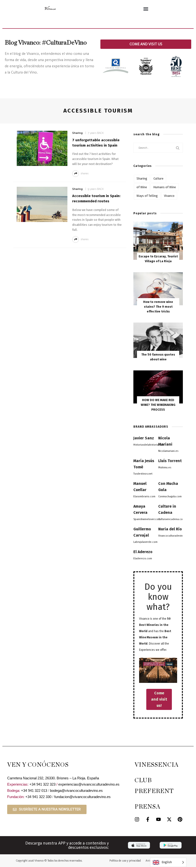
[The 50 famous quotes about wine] (158, 340)
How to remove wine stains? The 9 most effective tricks (158, 306)
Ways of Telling (147, 196)
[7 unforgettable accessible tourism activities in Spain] (42, 148)
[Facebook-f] (147, 819)
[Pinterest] (180, 819)
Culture (158, 178)
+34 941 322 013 (34, 790)
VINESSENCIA (157, 765)
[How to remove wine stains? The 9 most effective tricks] (158, 288)
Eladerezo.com (142, 558)
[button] (145, 9)
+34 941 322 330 (38, 797)
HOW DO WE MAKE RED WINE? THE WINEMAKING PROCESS (158, 404)
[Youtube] (158, 819)
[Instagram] (137, 819)
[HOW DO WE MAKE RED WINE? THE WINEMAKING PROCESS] (158, 386)
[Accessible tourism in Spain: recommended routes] (42, 204)
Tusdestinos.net (142, 473)
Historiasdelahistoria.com (148, 444)
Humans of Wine (164, 187)
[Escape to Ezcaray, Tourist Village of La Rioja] (158, 240)
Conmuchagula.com (170, 496)
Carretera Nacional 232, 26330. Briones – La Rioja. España (53, 778)
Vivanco (169, 196)
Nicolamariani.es (168, 451)
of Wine (141, 187)
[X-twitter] (169, 819)
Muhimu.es (164, 467)
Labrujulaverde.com (145, 542)
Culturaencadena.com (171, 519)
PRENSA (147, 807)
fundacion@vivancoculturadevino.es (82, 797)
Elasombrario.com (144, 496)
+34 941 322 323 (42, 784)
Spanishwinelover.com (146, 519)
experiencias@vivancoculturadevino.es (89, 784)
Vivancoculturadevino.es (173, 535)
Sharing (77, 133)
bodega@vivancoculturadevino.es (76, 790)
